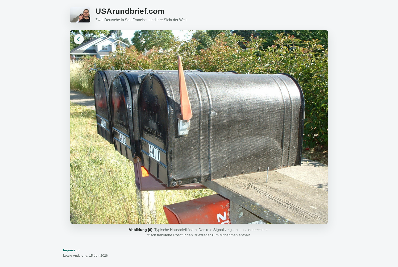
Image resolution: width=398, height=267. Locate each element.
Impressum (71, 250)
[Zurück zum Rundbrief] (79, 39)
